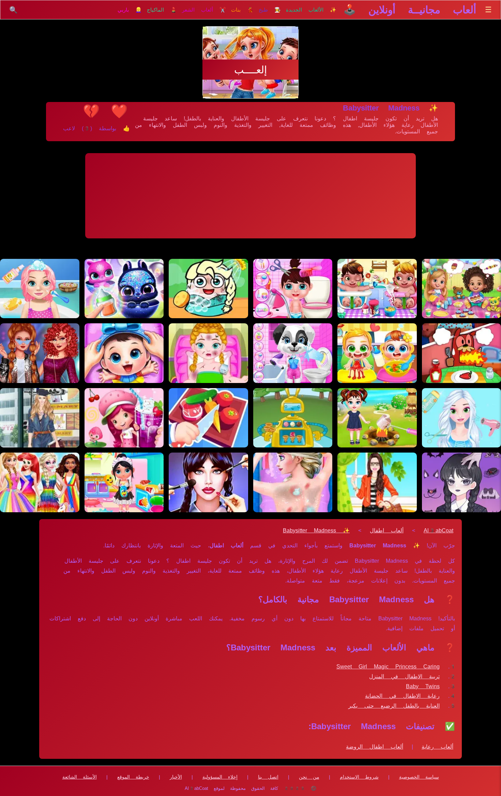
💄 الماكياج (162, 10)
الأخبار (176, 777)
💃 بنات (242, 10)
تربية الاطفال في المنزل (404, 676)
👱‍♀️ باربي (130, 10)
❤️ (119, 111)
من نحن (309, 777)
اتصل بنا (268, 777)
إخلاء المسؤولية (220, 777)
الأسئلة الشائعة (79, 777)
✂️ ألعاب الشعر (204, 10)
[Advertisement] (250, 196)
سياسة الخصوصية (419, 777)
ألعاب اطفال (387, 530)
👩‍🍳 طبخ (270, 10)
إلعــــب (250, 70)
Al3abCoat (438, 530)
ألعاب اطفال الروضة (374, 746)
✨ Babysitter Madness (316, 530)
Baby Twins (423, 686)
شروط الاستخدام (359, 777)
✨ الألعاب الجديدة (311, 10)
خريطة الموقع (133, 777)
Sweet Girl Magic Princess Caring (388, 666)
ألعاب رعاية (437, 746)
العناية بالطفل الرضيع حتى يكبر (394, 706)
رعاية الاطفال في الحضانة (402, 696)
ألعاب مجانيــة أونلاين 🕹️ (409, 10)
